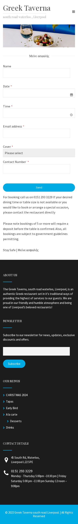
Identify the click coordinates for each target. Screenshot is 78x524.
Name (7, 66)
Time (7, 106)
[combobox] (39, 93)
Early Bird (12, 408)
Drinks (10, 427)
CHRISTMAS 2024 (16, 395)
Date (7, 86)
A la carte (11, 414)
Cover (8, 146)
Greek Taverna (27, 7)
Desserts (16, 421)
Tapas (9, 401)
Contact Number (16, 161)
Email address (13, 126)
